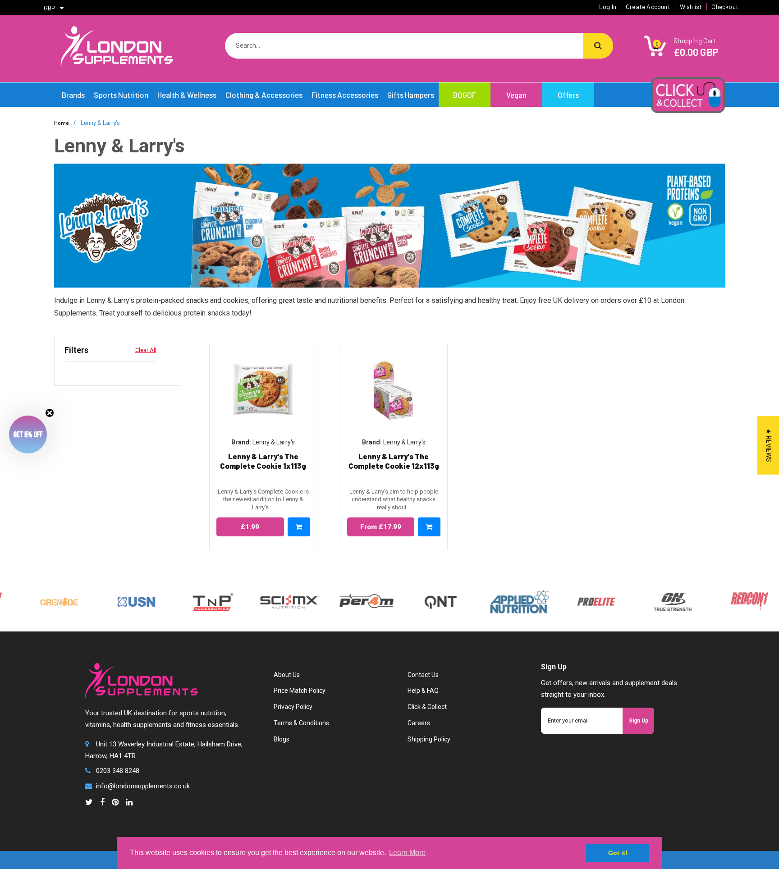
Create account (648, 6)
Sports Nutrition (121, 94)
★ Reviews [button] (768, 445)
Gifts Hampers (410, 94)
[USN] (114, 601)
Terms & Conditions (301, 723)
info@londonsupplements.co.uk (143, 786)
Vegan (516, 94)
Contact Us (423, 674)
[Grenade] (38, 601)
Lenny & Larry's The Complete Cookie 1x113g (263, 461)
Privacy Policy (293, 706)
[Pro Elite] (574, 601)
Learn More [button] (407, 852)
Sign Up (638, 721)
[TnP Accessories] (191, 601)
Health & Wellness (186, 94)
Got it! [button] (618, 852)
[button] (28, 434)
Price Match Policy (299, 690)
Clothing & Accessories (263, 94)
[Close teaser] (49, 412)
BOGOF (464, 94)
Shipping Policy (429, 739)
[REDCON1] (727, 601)
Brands (73, 94)
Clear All (145, 350)
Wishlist (691, 6)
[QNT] (419, 601)
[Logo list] (267, 601)
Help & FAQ (423, 690)
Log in (607, 6)
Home (61, 122)
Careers (419, 723)
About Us (287, 674)
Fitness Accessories (345, 94)
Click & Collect (427, 706)
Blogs (281, 739)
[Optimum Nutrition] (651, 601)
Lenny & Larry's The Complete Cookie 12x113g (393, 461)
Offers (568, 94)
